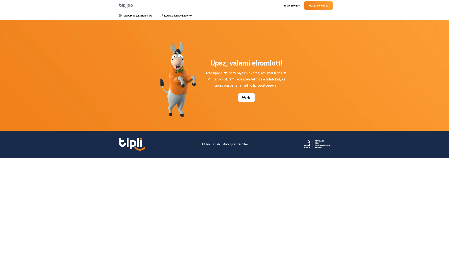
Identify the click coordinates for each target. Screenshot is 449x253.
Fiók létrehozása (318, 5)
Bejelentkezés (291, 5)
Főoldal (246, 97)
